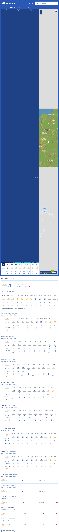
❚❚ (41, 272)
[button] (48, 142)
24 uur (31, 3)
